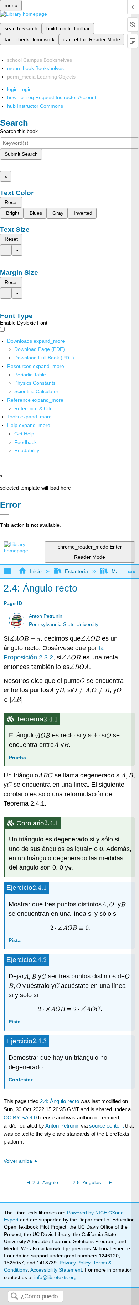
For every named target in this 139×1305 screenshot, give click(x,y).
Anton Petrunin (45, 616)
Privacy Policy (75, 1263)
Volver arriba (18, 1161)
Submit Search (21, 154)
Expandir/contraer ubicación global (131, 569)
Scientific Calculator (36, 391)
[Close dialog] (4, 514)
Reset (11, 202)
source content (106, 1126)
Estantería (76, 571)
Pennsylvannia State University (63, 624)
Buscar (14, 1296)
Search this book (19, 131)
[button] (25, 442)
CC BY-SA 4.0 (20, 1117)
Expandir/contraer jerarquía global (12, 571)
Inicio (36, 571)
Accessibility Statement (56, 1270)
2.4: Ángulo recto (59, 1101)
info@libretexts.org (55, 1277)
